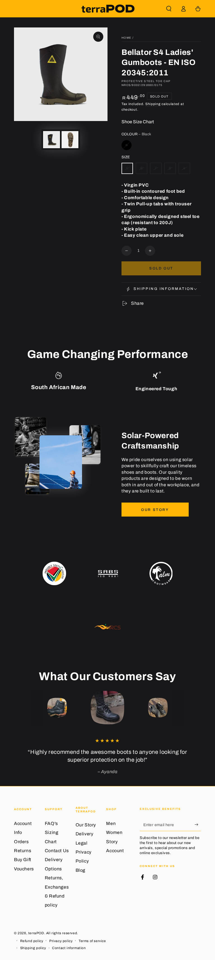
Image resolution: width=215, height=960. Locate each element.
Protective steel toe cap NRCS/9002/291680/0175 (145, 83)
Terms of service (92, 941)
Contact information (69, 948)
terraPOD (36, 933)
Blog (80, 870)
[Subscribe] (198, 825)
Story (112, 841)
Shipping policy (33, 948)
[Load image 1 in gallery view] (51, 139)
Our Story (155, 510)
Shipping (153, 104)
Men (111, 823)
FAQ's (51, 823)
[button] (169, 9)
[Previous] (19, 707)
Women (114, 832)
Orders (21, 841)
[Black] (126, 145)
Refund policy (31, 941)
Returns (22, 850)
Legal (82, 843)
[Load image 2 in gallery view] (70, 139)
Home (126, 37)
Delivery (85, 833)
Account (115, 850)
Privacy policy (61, 941)
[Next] (195, 707)
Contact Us (57, 850)
